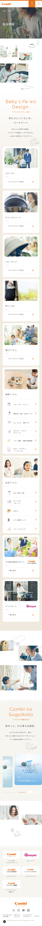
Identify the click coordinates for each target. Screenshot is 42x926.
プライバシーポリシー (17, 915)
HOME (4, 11)
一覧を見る (12, 570)
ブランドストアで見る (16, 182)
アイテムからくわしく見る (21, 112)
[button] (36, 792)
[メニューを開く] (38, 3)
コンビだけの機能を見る (21, 719)
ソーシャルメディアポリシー (27, 915)
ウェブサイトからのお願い (7, 915)
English (36, 916)
